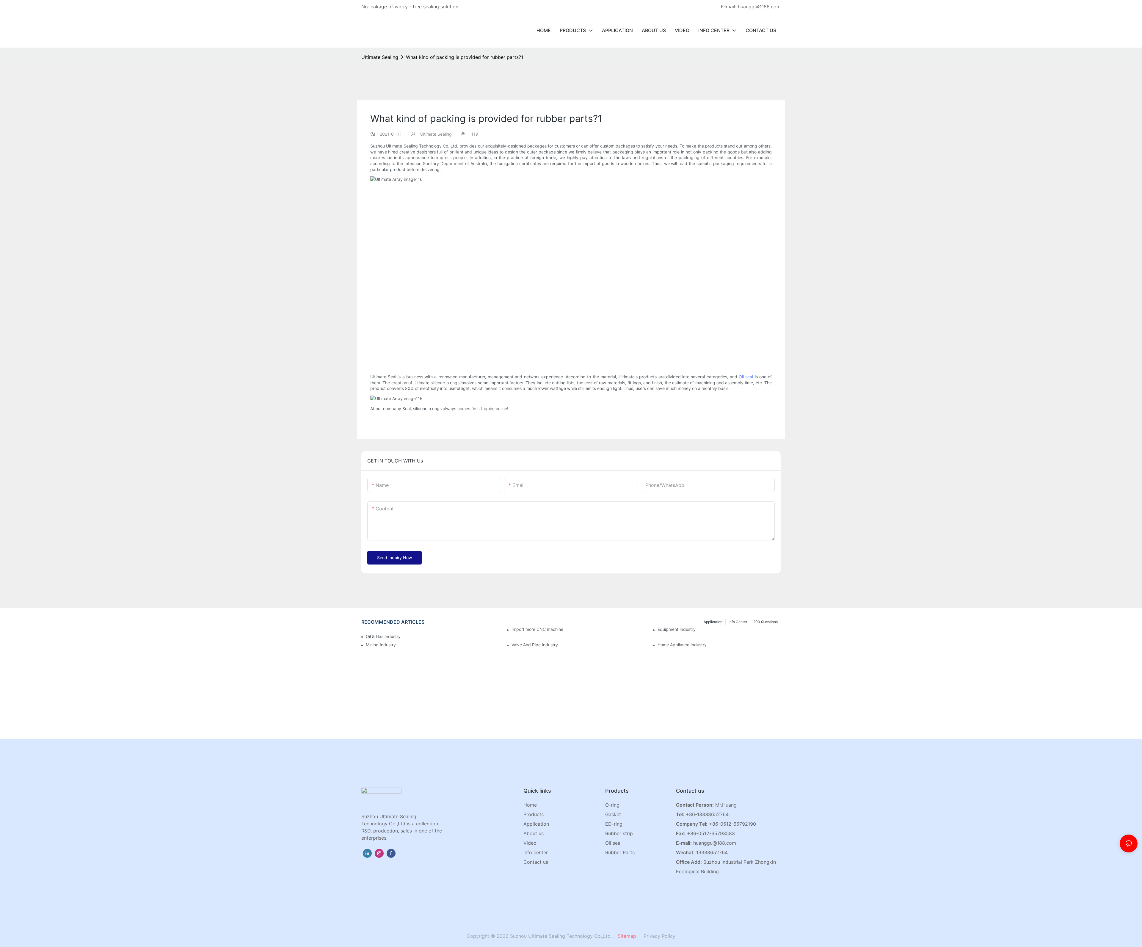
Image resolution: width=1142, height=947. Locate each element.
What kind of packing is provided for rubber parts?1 (464, 57)
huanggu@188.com (714, 843)
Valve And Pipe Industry (535, 644)
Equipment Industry (677, 629)
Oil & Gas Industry (383, 636)
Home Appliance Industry (682, 644)
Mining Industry (381, 644)
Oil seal (746, 376)
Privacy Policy (659, 936)
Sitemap (626, 936)
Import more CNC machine (537, 629)
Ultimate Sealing (379, 57)
